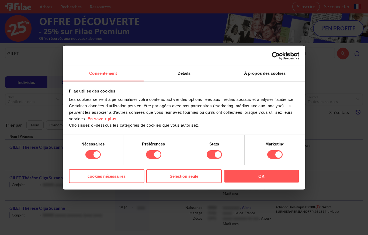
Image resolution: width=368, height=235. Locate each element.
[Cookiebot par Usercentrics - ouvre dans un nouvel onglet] (275, 56)
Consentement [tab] (103, 73)
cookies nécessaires (107, 176)
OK (261, 176)
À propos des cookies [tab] (265, 73)
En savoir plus (102, 118)
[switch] (153, 154)
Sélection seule (184, 176)
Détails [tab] (184, 73)
